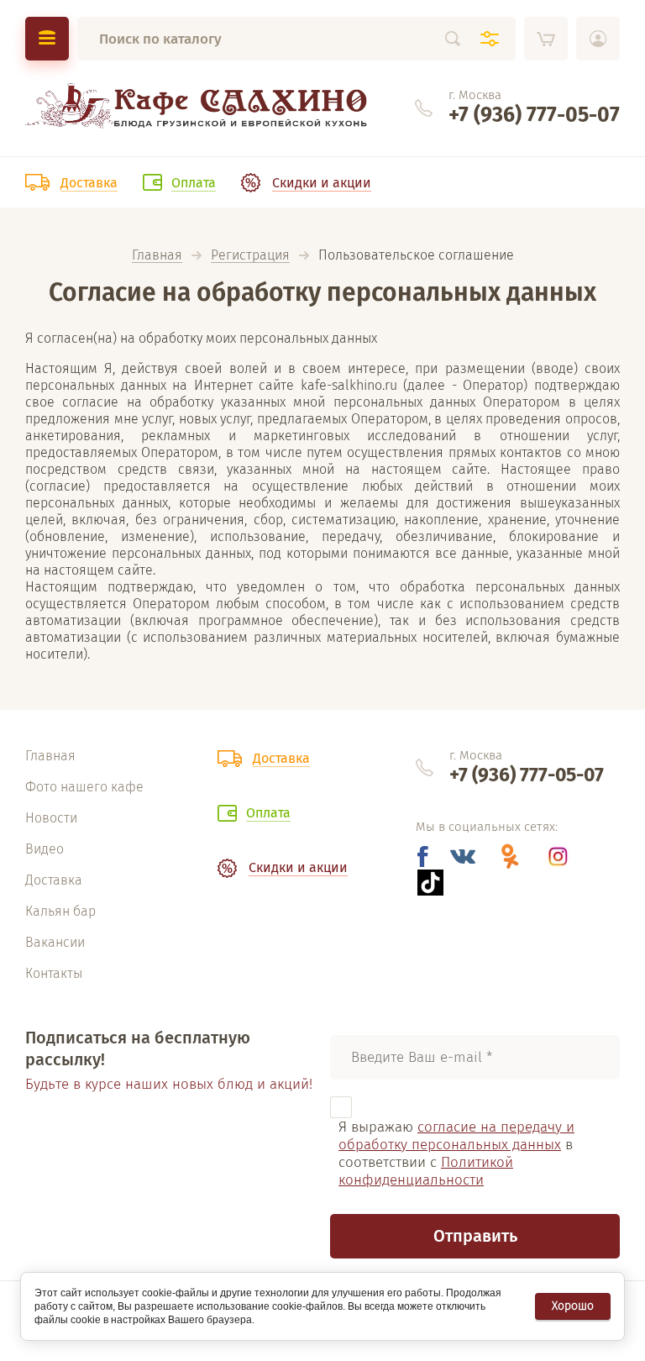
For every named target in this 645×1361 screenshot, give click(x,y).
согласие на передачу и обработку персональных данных (456, 1135)
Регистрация (250, 256)
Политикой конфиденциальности (425, 1171)
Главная (157, 256)
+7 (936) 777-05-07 (534, 115)
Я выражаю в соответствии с (456, 1153)
